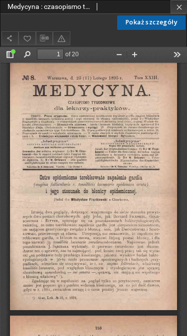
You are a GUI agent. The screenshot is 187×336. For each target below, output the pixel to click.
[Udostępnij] (9, 38)
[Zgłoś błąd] (61, 38)
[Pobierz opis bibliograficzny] (44, 38)
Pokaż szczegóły (151, 22)
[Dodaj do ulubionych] (26, 38)
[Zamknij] (179, 6)
